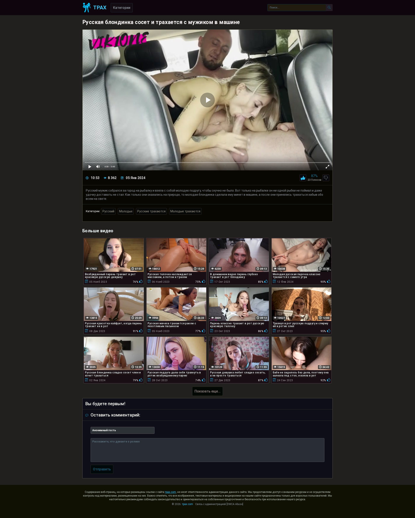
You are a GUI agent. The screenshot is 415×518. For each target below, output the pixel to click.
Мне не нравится (325, 177)
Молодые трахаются (185, 211)
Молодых (125, 211)
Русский (108, 211)
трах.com (170, 492)
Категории (121, 8)
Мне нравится (303, 177)
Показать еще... (207, 391)
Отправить (102, 469)
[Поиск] (329, 7)
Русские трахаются (151, 211)
